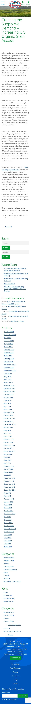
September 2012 (9, 490)
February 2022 (9, 350)
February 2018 (9, 439)
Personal (7, 578)
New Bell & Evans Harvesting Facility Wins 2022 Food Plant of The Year (15, 289)
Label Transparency (10, 570)
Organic (6, 575)
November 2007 (9, 514)
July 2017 (7, 457)
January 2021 (8, 362)
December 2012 (9, 484)
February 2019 (9, 412)
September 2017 (9, 451)
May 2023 (7, 338)
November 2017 (9, 445)
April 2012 (7, 496)
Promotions (15, 676)
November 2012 (9, 487)
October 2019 (8, 394)
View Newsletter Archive (9, 699)
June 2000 (8, 541)
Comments (8, 227)
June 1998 (7, 544)
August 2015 (8, 472)
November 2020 (10, 365)
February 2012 (9, 499)
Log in (6, 592)
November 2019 (9, 392)
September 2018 (9, 424)
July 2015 (7, 475)
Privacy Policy (15, 664)
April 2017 (7, 463)
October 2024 (9, 332)
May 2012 (7, 493)
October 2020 (9, 368)
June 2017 (7, 460)
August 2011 (8, 505)
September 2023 (10, 335)
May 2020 (7, 377)
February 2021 (9, 359)
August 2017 (8, 454)
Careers (15, 683)
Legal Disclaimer (15, 668)
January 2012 (8, 502)
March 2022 (8, 347)
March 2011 (8, 508)
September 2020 (10, 371)
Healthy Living (9, 561)
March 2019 (8, 409)
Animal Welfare (9, 558)
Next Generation (9, 284)
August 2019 (8, 397)
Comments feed (9, 598)
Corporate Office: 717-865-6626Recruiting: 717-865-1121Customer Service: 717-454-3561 (15, 651)
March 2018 (8, 436)
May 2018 (7, 430)
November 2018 (9, 418)
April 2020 (7, 380)
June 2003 (8, 535)
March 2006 (8, 523)
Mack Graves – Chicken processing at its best (16, 280)
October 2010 (8, 511)
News (6, 572)
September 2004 (10, 529)
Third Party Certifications (12, 581)
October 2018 (8, 421)
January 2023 (9, 341)
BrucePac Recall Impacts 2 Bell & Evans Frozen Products (15, 270)
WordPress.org (9, 601)
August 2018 (8, 427)
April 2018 (7, 433)
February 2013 (9, 481)
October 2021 (8, 353)
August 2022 (8, 344)
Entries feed (8, 595)
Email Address (6, 692)
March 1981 (8, 547)
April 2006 (7, 520)
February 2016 (9, 466)
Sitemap (15, 672)
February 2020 (9, 386)
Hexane (6, 564)
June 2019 (7, 400)
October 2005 (9, 526)
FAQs (15, 680)
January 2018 (8, 442)
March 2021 (8, 356)
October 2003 (9, 532)
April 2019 (7, 406)
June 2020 (8, 374)
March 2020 (8, 383)
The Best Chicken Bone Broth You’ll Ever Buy (16, 275)
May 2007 (7, 517)
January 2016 (8, 469)
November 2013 (9, 478)
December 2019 (9, 389)
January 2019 (8, 415)
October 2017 (8, 448)
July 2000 (7, 538)
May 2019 (7, 403)
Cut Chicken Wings (17, 321)
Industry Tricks (9, 567)
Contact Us (15, 658)
